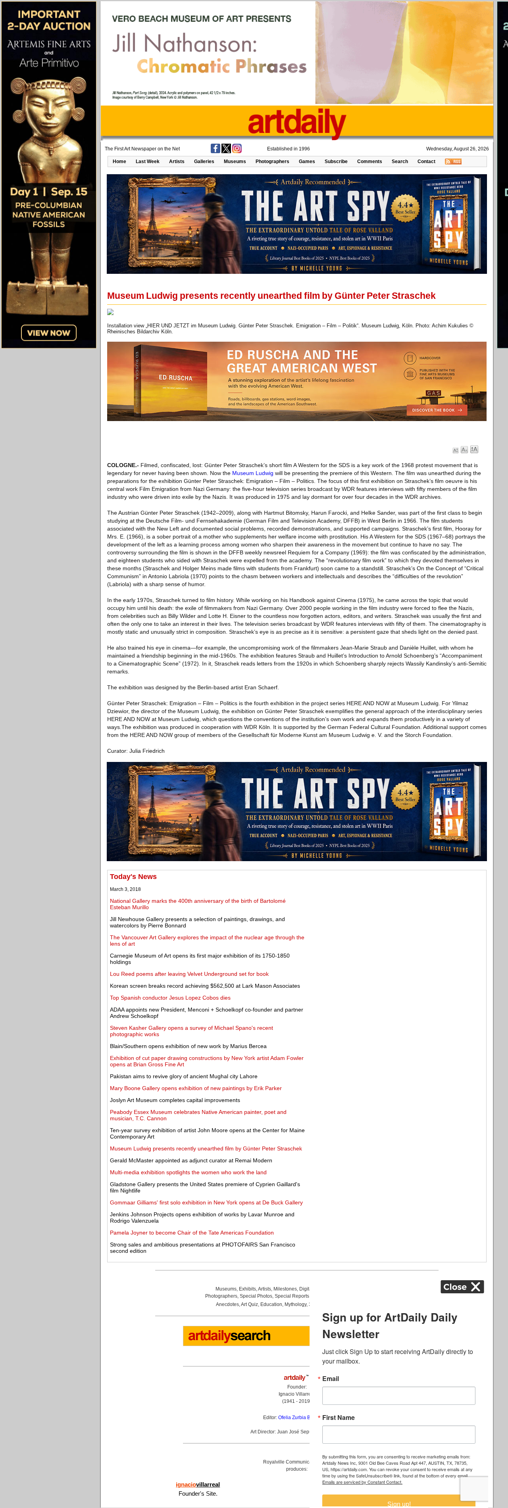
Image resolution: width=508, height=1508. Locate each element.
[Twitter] (226, 151)
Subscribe (336, 161)
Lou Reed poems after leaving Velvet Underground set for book (189, 974)
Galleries (204, 161)
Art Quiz (249, 1304)
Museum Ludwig (252, 473)
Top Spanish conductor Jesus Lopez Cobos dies (170, 997)
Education (271, 1304)
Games (307, 161)
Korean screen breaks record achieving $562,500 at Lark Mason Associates (205, 986)
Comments (369, 161)
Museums (235, 161)
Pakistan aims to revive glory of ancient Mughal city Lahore (184, 1076)
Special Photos (256, 1296)
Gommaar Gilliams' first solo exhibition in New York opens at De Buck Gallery (206, 1202)
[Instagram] (237, 151)
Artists (177, 161)
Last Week (148, 161)
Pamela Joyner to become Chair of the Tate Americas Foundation (192, 1232)
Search (400, 161)
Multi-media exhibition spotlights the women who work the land (188, 1172)
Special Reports (292, 1296)
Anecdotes (227, 1304)
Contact (426, 161)
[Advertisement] (395, 928)
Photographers (272, 161)
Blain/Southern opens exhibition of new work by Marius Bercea (188, 1046)
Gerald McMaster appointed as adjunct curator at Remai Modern (191, 1160)
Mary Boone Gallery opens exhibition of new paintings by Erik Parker (196, 1088)
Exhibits (247, 1289)
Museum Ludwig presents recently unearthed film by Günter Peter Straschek (206, 1148)
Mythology (295, 1304)
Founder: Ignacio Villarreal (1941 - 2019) (297, 1394)
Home (119, 161)
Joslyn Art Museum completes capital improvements (175, 1100)
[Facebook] (215, 151)
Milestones (285, 1289)
